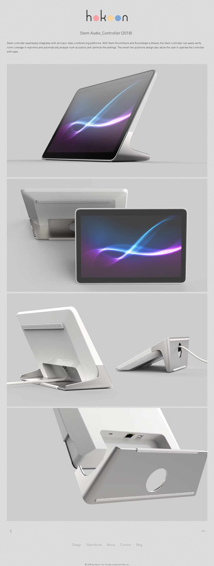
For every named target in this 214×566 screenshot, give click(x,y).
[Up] (11, 531)
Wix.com (125, 564)
